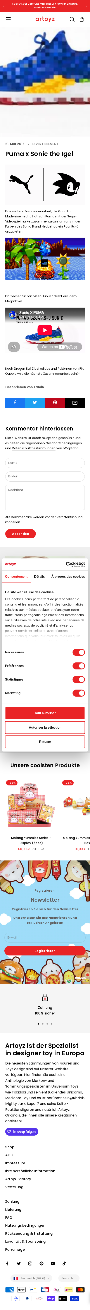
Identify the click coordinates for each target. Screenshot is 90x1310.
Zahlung (12, 1201)
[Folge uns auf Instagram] (30, 1263)
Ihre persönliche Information (30, 1171)
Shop (9, 1147)
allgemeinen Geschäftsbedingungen (54, 443)
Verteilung (14, 1187)
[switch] (79, 665)
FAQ (8, 1217)
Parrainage (15, 1249)
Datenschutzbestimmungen (33, 448)
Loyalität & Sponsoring (25, 1241)
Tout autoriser (45, 713)
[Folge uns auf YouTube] (53, 1263)
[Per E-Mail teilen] (75, 403)
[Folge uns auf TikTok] (64, 1263)
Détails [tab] (39, 576)
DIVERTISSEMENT (45, 144)
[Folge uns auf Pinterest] (41, 1263)
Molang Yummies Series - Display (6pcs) (31, 840)
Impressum (15, 1163)
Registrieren (45, 951)
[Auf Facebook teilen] (15, 402)
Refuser (45, 742)
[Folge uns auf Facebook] (7, 1263)
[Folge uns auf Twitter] (19, 1263)
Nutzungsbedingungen (25, 1225)
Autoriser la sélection (45, 727)
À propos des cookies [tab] (68, 576)
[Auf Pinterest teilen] (55, 402)
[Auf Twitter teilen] (35, 402)
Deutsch (67, 1278)
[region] (45, 1004)
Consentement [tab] (16, 576)
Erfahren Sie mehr (45, 7)
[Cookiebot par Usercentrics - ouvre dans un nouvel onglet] (66, 564)
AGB (9, 1155)
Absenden (20, 534)
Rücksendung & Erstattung (29, 1233)
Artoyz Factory (18, 1178)
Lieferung (13, 1209)
